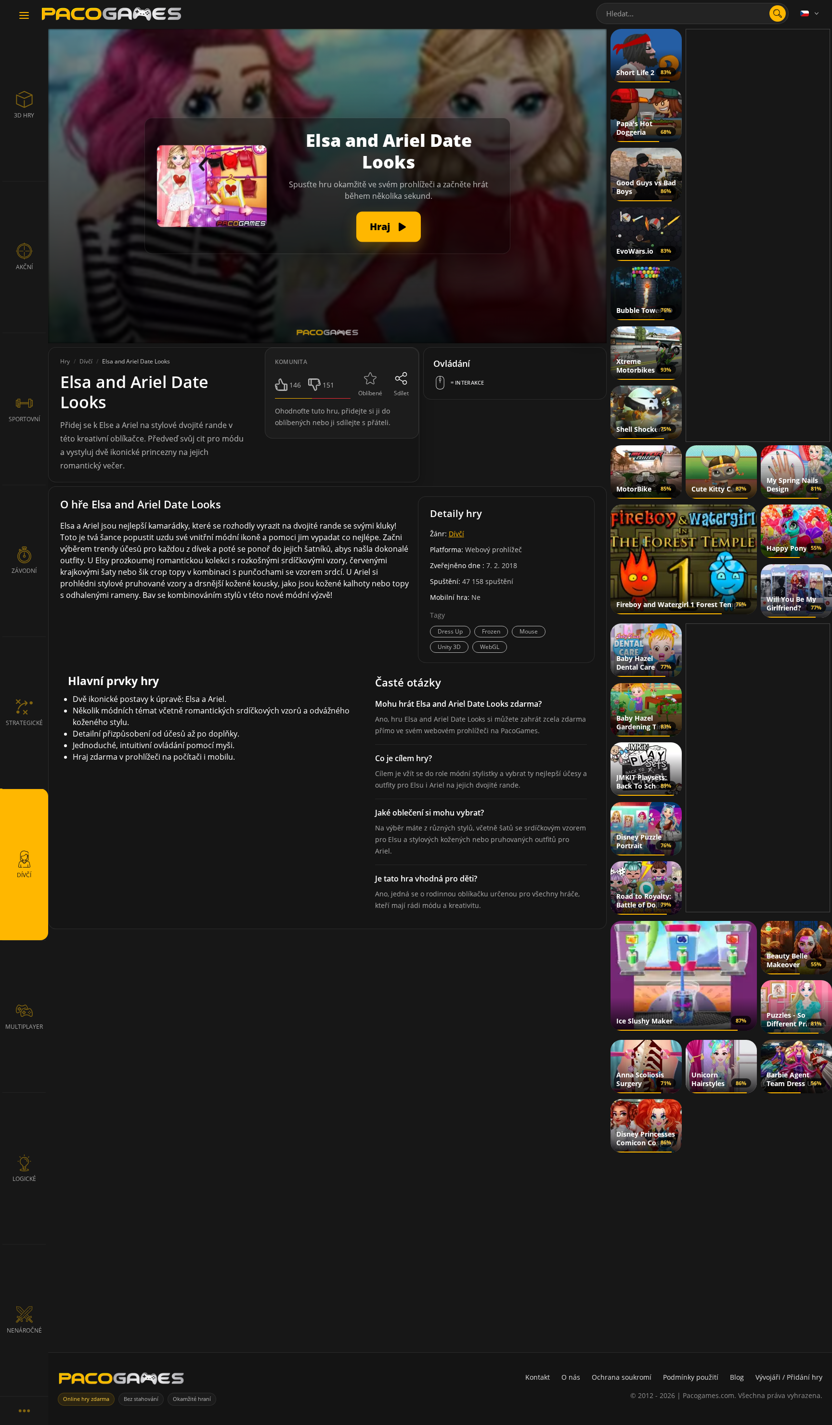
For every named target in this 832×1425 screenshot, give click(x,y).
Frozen (491, 631)
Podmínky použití (690, 1377)
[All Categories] (24, 1410)
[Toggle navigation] (24, 15)
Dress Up (450, 631)
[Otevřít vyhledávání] (777, 13)
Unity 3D (449, 647)
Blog (737, 1377)
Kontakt (537, 1377)
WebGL (489, 647)
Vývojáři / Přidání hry (788, 1377)
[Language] (810, 13)
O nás (570, 1377)
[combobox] (692, 13)
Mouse (529, 631)
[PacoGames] (121, 1380)
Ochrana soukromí (621, 1377)
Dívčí (456, 533)
